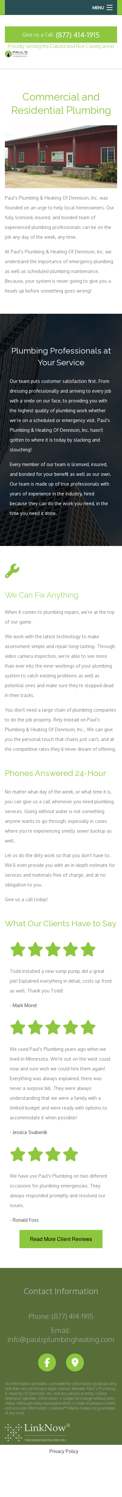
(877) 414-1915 (78, 34)
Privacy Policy (63, 1451)
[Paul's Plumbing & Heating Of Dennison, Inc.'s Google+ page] (75, 1363)
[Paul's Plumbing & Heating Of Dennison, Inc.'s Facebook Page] (47, 1363)
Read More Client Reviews (61, 1239)
